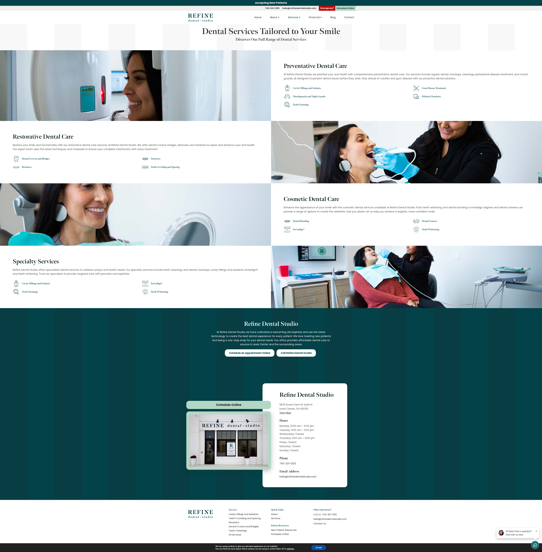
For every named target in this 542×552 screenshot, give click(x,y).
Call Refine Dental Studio (296, 353)
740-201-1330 (272, 8)
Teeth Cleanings (238, 530)
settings (290, 549)
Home (258, 17)
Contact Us (319, 523)
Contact (349, 17)
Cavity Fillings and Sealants (243, 514)
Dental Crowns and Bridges (244, 526)
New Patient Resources (284, 530)
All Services (235, 534)
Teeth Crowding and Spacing (245, 518)
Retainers (234, 522)
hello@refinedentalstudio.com (299, 8)
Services (293, 17)
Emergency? (327, 8)
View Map (285, 413)
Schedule (345, 8)
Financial (314, 17)
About (273, 17)
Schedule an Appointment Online (249, 353)
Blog (333, 17)
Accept (319, 547)
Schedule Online (228, 405)
